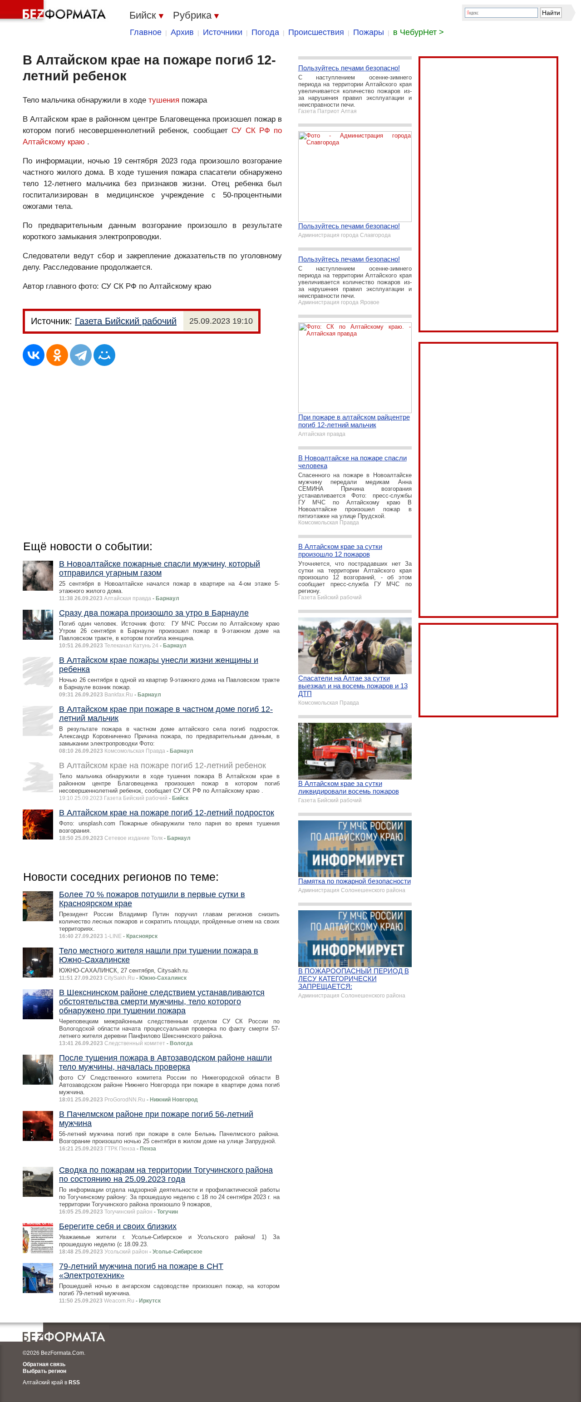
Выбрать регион (44, 1371)
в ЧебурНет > (418, 32)
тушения (163, 100)
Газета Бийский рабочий (126, 321)
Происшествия (316, 32)
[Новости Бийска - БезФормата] (54, 11)
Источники (222, 32)
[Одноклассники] (57, 355)
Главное (146, 32)
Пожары (368, 32)
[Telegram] (81, 355)
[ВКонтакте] (33, 355)
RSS (74, 1382)
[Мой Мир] (104, 355)
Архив (182, 32)
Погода (265, 32)
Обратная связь (44, 1364)
